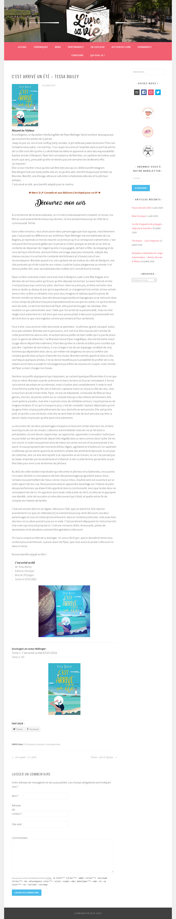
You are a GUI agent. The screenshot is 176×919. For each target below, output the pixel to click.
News (58, 46)
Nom (15, 796)
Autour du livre (121, 46)
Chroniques (41, 46)
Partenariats (76, 46)
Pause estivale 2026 (141, 207)
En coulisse (97, 46)
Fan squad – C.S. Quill (25, 757)
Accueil (22, 46)
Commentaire (17, 837)
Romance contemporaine (48, 744)
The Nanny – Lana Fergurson (145, 240)
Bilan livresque (139, 216)
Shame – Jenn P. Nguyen (102, 757)
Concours (77, 55)
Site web (17, 824)
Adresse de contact (17, 809)
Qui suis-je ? (97, 55)
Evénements (145, 46)
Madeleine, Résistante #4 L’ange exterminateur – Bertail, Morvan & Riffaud (147, 257)
